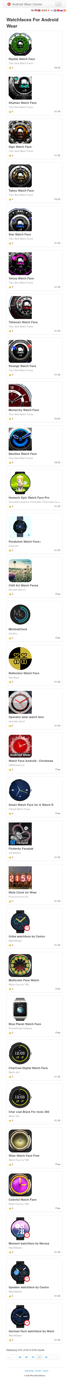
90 (33, 1357)
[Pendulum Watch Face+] (20, 526)
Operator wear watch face (26, 717)
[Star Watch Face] (20, 219)
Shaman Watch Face (23, 103)
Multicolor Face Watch (24, 980)
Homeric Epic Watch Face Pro (29, 497)
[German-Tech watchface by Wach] (20, 1316)
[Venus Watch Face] (20, 263)
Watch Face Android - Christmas (31, 761)
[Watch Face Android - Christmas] (20, 745)
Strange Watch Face (22, 366)
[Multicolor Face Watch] (20, 965)
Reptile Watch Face (22, 59)
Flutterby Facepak (21, 848)
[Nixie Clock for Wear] (20, 877)
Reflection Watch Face (24, 673)
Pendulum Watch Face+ (25, 541)
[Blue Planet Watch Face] (20, 1009)
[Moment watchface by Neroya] (20, 1228)
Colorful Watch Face (22, 1199)
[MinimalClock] (20, 614)
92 (46, 1357)
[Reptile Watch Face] (20, 44)
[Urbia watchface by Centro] (20, 921)
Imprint (45, 1370)
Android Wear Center (27, 4)
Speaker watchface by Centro (29, 1287)
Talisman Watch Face (23, 322)
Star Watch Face (20, 234)
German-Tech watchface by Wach (31, 1331)
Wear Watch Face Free (24, 1155)
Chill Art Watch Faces (23, 585)
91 (39, 1357)
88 (20, 1357)
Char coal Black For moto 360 (29, 1112)
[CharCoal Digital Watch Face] (20, 1052)
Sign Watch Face (20, 147)
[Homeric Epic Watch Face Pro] (20, 482)
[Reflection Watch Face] (20, 658)
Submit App (29, 1370)
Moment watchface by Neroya (29, 1243)
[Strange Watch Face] (20, 351)
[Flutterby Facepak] (20, 833)
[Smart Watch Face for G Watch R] (20, 789)
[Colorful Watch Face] (20, 1184)
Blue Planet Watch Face (25, 1024)
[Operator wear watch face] (20, 702)
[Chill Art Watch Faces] (20, 570)
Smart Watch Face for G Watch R (31, 805)
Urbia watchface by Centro (27, 936)
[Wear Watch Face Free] (20, 1140)
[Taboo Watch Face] (20, 175)
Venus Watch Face (21, 278)
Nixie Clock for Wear (23, 892)
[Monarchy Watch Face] (20, 394)
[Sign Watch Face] (20, 131)
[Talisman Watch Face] (20, 307)
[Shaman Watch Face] (20, 87)
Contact (38, 1370)
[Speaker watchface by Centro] (20, 1272)
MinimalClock (18, 629)
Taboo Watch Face (21, 190)
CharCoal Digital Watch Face (28, 1068)
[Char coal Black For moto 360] (20, 1096)
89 (26, 1357)
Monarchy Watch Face (24, 410)
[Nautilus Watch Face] (20, 438)
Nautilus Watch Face (23, 454)
